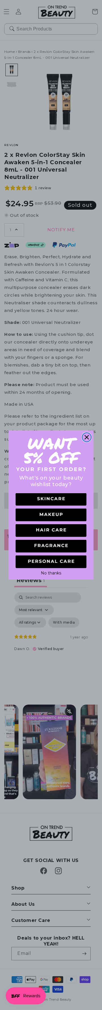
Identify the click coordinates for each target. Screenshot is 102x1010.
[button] (51, 499)
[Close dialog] (86, 437)
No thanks (51, 572)
